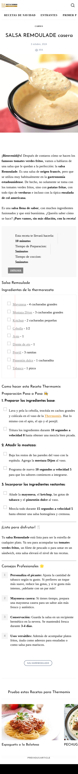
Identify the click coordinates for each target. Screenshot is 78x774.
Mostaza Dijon (22, 312)
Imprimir (15, 270)
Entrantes (49, 15)
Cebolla (18, 328)
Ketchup (18, 320)
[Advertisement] (39, 143)
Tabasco (18, 368)
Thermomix (53, 416)
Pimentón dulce (23, 360)
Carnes (39, 26)
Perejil (17, 352)
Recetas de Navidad (19, 15)
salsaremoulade (38, 663)
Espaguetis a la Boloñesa (20, 744)
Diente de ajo (21, 344)
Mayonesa (19, 304)
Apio (16, 336)
